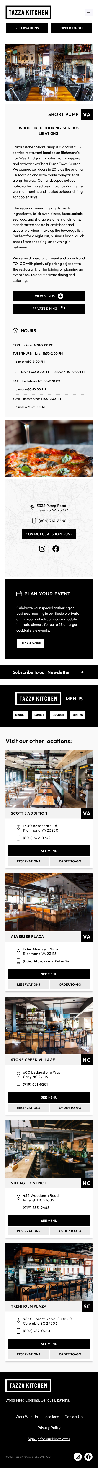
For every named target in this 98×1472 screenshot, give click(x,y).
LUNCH (39, 715)
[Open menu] (89, 12)
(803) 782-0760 (36, 1331)
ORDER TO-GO (71, 28)
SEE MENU (49, 851)
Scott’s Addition (29, 813)
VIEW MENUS (45, 296)
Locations (51, 1417)
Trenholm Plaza (29, 1306)
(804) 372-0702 (37, 837)
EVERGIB (45, 1456)
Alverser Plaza (27, 936)
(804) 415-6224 (36, 961)
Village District (28, 1183)
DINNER (20, 715)
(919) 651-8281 (35, 1084)
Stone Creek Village (33, 1060)
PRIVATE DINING (44, 309)
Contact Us (73, 1417)
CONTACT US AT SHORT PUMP (49, 534)
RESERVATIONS (27, 28)
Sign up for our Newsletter (49, 1439)
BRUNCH (58, 715)
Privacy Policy (49, 1428)
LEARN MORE (30, 643)
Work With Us (27, 1417)
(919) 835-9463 (36, 1207)
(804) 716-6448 (53, 520)
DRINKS (78, 715)
